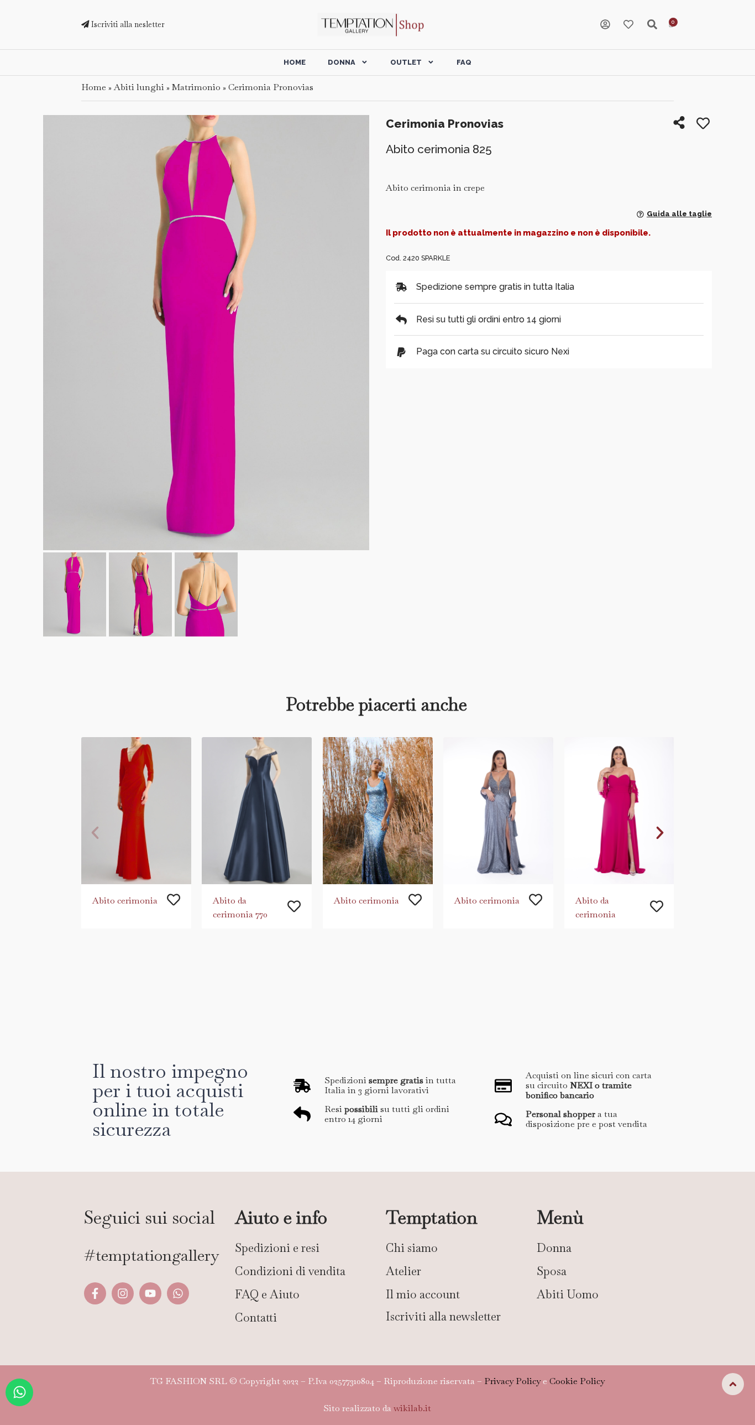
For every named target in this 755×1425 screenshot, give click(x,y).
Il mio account (423, 1294)
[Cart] (671, 25)
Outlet (406, 62)
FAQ (464, 62)
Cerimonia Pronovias (270, 87)
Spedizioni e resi (277, 1247)
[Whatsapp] (178, 1293)
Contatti (256, 1317)
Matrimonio (196, 87)
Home (295, 62)
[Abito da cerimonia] (619, 810)
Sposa (552, 1271)
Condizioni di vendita (290, 1271)
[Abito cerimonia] (136, 810)
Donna (341, 62)
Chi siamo (412, 1247)
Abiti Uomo (568, 1294)
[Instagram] (123, 1293)
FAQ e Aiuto (267, 1294)
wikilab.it (412, 1408)
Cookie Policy (577, 1381)
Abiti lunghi (139, 87)
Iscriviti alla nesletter (127, 24)
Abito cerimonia (125, 900)
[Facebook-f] (95, 1293)
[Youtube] (150, 1293)
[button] (55, 334)
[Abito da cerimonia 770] (257, 810)
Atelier (403, 1271)
